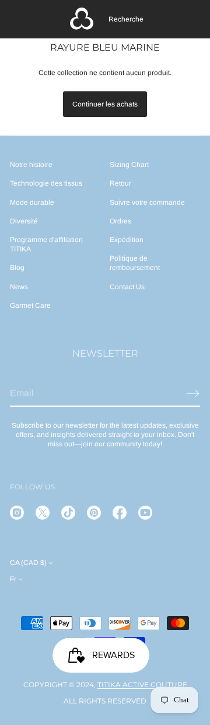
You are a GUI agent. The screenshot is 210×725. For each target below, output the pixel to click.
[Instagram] (17, 512)
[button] (126, 19)
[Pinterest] (94, 512)
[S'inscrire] (193, 393)
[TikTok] (68, 512)
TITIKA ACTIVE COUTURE (142, 684)
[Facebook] (119, 512)
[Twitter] (42, 512)
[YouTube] (145, 512)
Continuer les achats (105, 104)
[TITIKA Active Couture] (81, 19)
